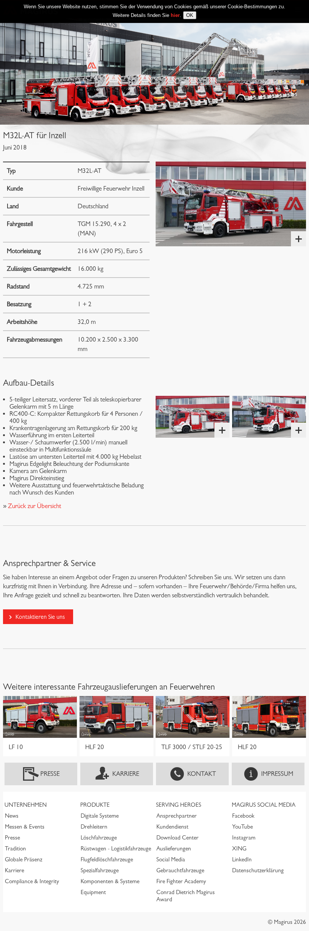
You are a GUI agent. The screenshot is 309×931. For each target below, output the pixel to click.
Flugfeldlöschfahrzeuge (107, 859)
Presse (50, 773)
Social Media (170, 859)
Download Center (177, 837)
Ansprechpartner (176, 815)
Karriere (125, 773)
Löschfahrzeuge (99, 837)
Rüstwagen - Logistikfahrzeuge (116, 848)
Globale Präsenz (23, 859)
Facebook (243, 815)
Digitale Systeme (100, 815)
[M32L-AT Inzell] (231, 204)
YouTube (242, 826)
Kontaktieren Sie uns (40, 616)
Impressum (277, 773)
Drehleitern (94, 826)
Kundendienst (172, 826)
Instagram (243, 837)
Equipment (93, 892)
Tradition (15, 848)
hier (175, 15)
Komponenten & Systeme (110, 881)
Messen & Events (24, 826)
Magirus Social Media (263, 804)
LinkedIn (242, 859)
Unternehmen (26, 804)
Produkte (95, 804)
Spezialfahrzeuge (100, 870)
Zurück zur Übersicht (33, 506)
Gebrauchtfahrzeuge (180, 870)
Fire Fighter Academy (181, 881)
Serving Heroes (178, 804)
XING (239, 848)
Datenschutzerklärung (258, 870)
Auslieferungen (173, 848)
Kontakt (201, 773)
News (11, 815)
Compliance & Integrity (32, 881)
